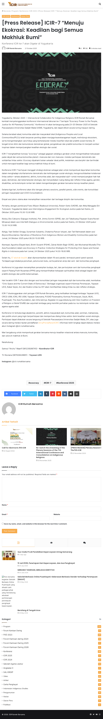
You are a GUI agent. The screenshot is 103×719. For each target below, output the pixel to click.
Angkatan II (8, 668)
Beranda (6, 11)
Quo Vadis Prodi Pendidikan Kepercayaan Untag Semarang (45, 552)
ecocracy (34, 383)
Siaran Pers (25, 16)
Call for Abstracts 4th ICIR (14, 448)
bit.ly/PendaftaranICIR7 (49, 323)
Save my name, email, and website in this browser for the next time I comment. (35, 524)
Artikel (5, 680)
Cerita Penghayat (10, 684)
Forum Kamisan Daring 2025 (16, 643)
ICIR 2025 (33, 11)
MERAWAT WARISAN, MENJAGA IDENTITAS (36, 570)
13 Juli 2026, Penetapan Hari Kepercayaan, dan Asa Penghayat (46, 563)
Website (57, 514)
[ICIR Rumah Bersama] (20, 4)
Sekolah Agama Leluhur (13, 664)
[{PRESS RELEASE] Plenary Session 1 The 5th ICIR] (86, 436)
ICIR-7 (48, 383)
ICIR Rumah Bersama (14, 48)
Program (15, 11)
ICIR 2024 (7, 659)
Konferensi (24, 11)
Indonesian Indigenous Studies (15, 688)
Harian (6, 697)
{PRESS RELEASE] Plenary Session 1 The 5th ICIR (86, 449)
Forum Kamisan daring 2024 (15, 639)
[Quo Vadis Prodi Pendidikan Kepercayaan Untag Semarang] (9, 555)
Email (5, 514)
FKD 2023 (7, 635)
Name (5, 505)
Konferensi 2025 (66, 383)
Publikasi (6, 705)
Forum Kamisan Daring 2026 (16, 647)
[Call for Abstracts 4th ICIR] (17, 436)
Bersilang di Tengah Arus (29, 610)
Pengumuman (9, 693)
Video (5, 676)
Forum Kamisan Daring (12, 630)
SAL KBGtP (8, 672)
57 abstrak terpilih (19, 257)
